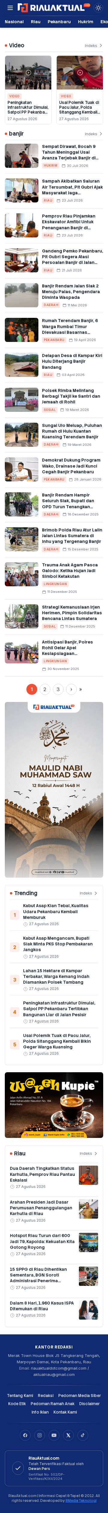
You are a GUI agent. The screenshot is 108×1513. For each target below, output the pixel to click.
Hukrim (85, 21)
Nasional (14, 21)
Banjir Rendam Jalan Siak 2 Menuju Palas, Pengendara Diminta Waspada (71, 291)
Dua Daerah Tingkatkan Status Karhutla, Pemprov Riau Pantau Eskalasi (42, 1174)
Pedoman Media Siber (79, 1395)
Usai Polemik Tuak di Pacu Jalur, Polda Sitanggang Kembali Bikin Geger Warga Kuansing (79, 112)
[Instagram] (39, 1435)
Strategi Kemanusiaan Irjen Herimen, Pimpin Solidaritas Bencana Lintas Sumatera (72, 613)
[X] (68, 1435)
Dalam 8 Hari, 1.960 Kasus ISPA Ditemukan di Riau (42, 1305)
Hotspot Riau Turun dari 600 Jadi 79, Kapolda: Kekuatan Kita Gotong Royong (42, 1241)
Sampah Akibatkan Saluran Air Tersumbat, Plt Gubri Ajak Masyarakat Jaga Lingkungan (72, 189)
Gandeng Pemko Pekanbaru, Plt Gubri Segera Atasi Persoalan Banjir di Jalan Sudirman (72, 259)
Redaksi (45, 1395)
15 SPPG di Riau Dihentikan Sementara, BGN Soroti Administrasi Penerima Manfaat (38, 1278)
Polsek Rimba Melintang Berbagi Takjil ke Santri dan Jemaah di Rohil (71, 396)
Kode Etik (17, 1403)
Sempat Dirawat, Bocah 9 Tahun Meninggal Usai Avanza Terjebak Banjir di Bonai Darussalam (69, 155)
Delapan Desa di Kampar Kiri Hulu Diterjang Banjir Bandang (72, 361)
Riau (35, 21)
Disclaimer (89, 1403)
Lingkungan (55, 584)
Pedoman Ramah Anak (52, 1403)
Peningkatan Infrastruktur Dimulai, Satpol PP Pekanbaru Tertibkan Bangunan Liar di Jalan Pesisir (28, 112)
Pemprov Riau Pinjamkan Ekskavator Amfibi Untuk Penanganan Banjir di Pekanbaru (68, 224)
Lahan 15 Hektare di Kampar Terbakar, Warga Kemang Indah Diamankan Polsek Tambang (56, 976)
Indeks (91, 45)
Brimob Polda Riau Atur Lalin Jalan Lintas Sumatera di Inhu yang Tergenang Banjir (72, 535)
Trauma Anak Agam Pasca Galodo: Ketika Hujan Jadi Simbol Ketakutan (70, 570)
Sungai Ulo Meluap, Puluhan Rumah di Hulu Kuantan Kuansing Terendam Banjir (72, 431)
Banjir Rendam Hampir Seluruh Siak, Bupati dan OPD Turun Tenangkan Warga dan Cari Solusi (68, 503)
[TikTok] (82, 1435)
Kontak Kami (65, 1412)
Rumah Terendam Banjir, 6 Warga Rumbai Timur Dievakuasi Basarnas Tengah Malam (70, 329)
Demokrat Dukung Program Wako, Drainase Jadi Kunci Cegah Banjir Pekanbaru (71, 466)
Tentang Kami (20, 1395)
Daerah (51, 305)
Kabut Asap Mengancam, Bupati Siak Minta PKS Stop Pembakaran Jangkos (58, 944)
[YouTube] (54, 1435)
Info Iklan (40, 1412)
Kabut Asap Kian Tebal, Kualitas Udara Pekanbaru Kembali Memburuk (55, 911)
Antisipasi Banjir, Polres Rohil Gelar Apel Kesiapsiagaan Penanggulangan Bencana (70, 650)
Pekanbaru (59, 21)
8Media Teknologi (81, 1500)
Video (14, 96)
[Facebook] (25, 1435)
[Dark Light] (98, 8)
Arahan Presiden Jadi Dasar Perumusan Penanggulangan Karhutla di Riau (41, 1208)
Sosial (50, 410)
